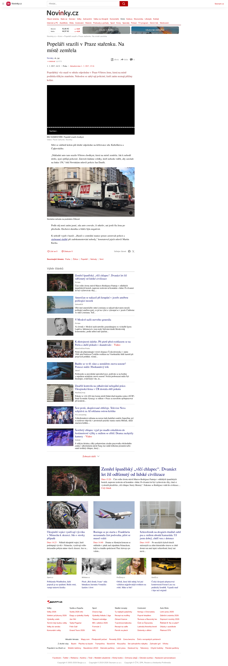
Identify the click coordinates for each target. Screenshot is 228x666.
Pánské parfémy (172, 648)
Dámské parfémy (107, 648)
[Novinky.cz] (63, 13)
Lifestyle (148, 19)
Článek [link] (52, 92)
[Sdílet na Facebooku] (129, 251)
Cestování (79, 23)
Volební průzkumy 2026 (57, 615)
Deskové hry (133, 648)
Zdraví (77, 371)
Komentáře (114, 19)
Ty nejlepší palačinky (123, 612)
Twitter (65, 658)
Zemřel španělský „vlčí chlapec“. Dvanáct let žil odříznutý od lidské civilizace (101, 277)
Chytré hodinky (157, 648)
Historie (88, 23)
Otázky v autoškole (168, 627)
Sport (112, 23)
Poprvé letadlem (144, 615)
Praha (67, 259)
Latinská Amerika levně (147, 627)
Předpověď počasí (99, 639)
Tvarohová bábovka (123, 623)
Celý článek (106, 488)
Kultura (129, 19)
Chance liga (97, 612)
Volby (79, 19)
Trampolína (100, 644)
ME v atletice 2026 (100, 623)
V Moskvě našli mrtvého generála (93, 319)
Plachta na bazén (86, 644)
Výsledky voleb (53, 619)
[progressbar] (91, 127)
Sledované (164, 23)
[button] (91, 106)
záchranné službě (59, 239)
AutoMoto (64, 23)
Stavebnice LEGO (90, 648)
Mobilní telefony (74, 648)
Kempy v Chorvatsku (146, 612)
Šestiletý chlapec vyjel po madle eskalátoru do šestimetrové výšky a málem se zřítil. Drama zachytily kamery (104, 433)
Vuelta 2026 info (76, 612)
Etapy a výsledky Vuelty (79, 615)
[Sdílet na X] (133, 251)
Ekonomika (138, 19)
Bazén (73, 644)
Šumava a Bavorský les (147, 619)
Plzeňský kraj (80, 393)
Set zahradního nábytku (138, 644)
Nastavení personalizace (165, 658)
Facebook (57, 658)
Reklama (74, 658)
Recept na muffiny (122, 615)
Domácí (72, 19)
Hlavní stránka (53, 19)
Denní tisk (154, 23)
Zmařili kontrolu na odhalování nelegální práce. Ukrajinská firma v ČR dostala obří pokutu (100, 387)
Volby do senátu (53, 627)
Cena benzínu (129, 639)
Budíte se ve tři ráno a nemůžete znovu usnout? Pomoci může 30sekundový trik (100, 365)
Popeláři (84, 259)
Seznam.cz (219, 4)
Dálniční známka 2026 (169, 615)
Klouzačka (121, 644)
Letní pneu (121, 648)
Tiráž (90, 658)
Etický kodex (117, 658)
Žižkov (75, 259)
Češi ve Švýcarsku (145, 623)
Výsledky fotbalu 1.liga (101, 615)
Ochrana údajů (131, 658)
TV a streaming (80, 415)
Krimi (123, 19)
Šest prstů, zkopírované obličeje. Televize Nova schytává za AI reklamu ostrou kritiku (100, 409)
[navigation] (3, 4)
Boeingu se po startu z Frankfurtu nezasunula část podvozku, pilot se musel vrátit (111, 535)
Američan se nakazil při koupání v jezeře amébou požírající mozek (101, 299)
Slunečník (111, 644)
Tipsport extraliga (99, 619)
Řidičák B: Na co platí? (169, 623)
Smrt (101, 259)
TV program (143, 23)
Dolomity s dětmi (144, 630)
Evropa (77, 282)
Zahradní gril (155, 644)
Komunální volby (54, 630)
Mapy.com (85, 639)
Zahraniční (87, 19)
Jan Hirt (73, 619)
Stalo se (64, 19)
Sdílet (126, 59)
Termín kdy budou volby (57, 623)
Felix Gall (73, 627)
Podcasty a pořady (101, 23)
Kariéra (83, 658)
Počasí (134, 23)
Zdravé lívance (121, 619)
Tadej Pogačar (76, 623)
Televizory (144, 648)
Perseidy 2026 (115, 639)
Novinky (50, 58)
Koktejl (156, 19)
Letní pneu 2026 (167, 612)
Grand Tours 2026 (77, 630)
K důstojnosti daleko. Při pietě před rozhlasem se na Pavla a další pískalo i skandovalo (103, 343)
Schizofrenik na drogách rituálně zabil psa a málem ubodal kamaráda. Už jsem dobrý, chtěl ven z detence (160, 535)
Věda (71, 23)
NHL (94, 630)
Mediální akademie (102, 658)
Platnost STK (165, 630)
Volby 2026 (51, 612)
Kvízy (118, 23)
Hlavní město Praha (82, 348)
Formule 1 (96, 627)
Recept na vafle (121, 627)
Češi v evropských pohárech (149, 639)
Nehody (93, 259)
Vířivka (165, 644)
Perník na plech (121, 630)
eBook (116, 59)
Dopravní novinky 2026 (169, 619)
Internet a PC (52, 23)
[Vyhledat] (124, 3)
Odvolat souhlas (146, 658)
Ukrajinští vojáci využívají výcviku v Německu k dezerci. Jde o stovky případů (66, 535)
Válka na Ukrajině (101, 19)
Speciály (125, 23)
